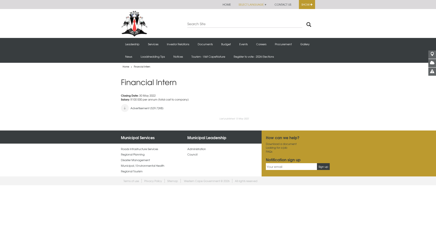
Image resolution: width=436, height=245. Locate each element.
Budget (226, 44)
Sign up (323, 167)
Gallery (305, 44)
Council (192, 154)
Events (243, 44)
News (128, 56)
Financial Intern (142, 66)
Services (153, 44)
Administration (196, 149)
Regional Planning (133, 154)
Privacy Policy (153, 181)
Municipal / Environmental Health (142, 166)
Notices (178, 56)
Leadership (132, 44)
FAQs (269, 151)
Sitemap (172, 181)
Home (227, 4)
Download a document (281, 144)
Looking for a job (276, 148)
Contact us (283, 4)
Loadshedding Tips (153, 56)
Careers (261, 44)
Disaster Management (135, 160)
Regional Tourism (132, 171)
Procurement (283, 44)
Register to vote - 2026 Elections (254, 56)
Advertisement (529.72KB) (147, 108)
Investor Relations (178, 44)
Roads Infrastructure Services (139, 149)
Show (305, 4)
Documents (205, 44)
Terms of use (131, 181)
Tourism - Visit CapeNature (208, 56)
